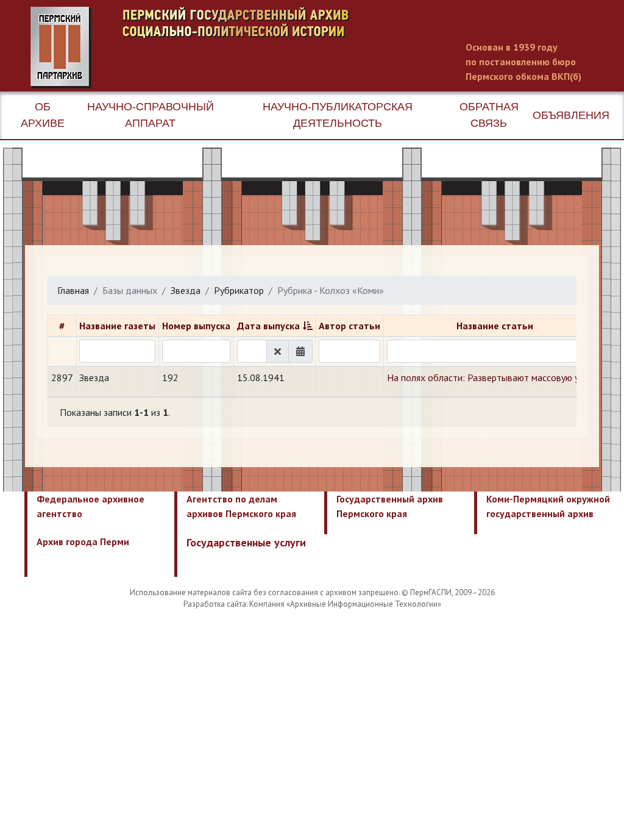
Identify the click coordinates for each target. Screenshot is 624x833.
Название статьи (494, 326)
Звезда (185, 290)
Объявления (571, 115)
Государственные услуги (246, 542)
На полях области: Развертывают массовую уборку (495, 377)
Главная (73, 290)
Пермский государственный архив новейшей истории (259, 47)
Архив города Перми (83, 541)
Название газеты (117, 326)
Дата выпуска (268, 326)
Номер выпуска (196, 326)
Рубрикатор (239, 290)
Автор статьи (349, 326)
